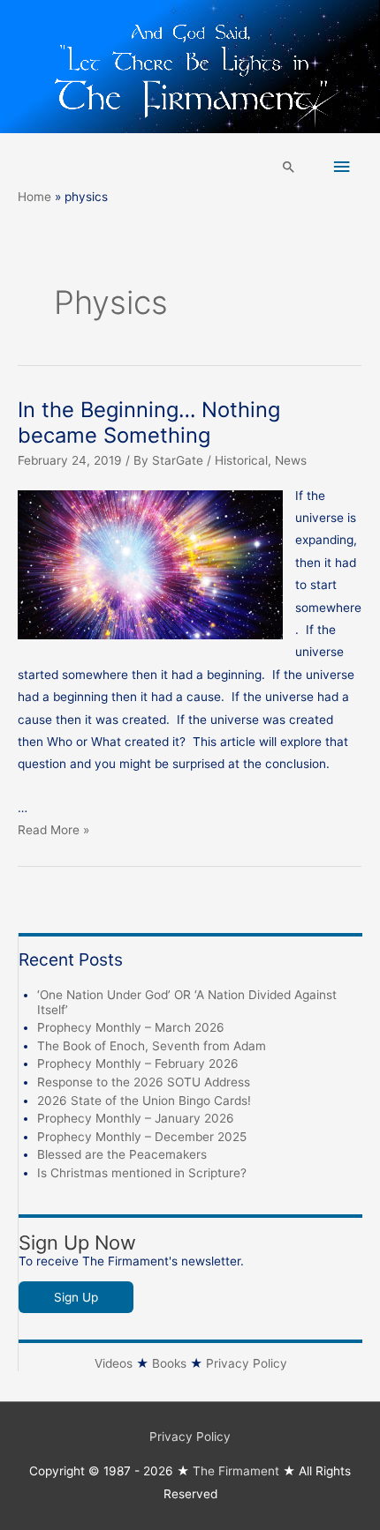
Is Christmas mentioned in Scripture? (142, 1173)
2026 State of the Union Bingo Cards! (144, 1100)
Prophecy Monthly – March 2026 (130, 1027)
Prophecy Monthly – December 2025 (142, 1137)
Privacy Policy (246, 1363)
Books (169, 1363)
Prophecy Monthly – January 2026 (135, 1118)
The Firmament (236, 1471)
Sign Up (76, 1297)
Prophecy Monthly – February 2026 (138, 1063)
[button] (289, 167)
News (291, 460)
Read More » (53, 830)
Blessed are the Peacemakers (122, 1154)
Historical (241, 460)
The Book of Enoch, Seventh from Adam (151, 1046)
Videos (114, 1363)
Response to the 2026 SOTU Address (143, 1082)
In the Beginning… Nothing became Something (149, 422)
